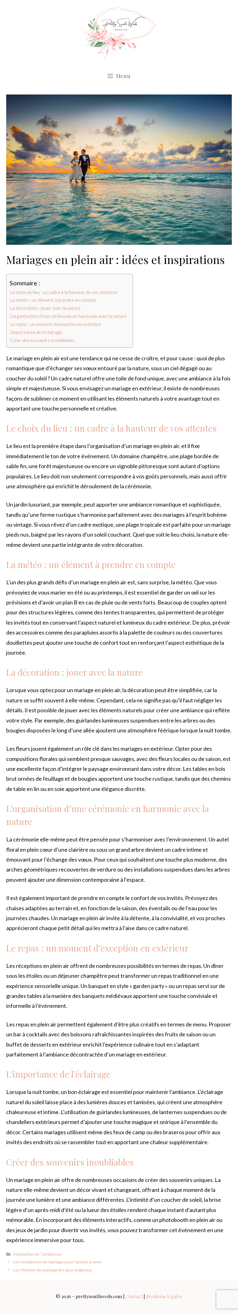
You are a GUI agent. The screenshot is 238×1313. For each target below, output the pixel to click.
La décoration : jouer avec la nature (45, 308)
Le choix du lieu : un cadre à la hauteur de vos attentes (63, 292)
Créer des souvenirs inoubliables (42, 340)
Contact (134, 1296)
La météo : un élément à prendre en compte (53, 300)
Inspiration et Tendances (37, 1254)
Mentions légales (164, 1296)
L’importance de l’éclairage (36, 332)
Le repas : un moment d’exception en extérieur (56, 324)
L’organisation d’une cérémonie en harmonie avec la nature (68, 316)
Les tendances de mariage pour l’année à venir (57, 1261)
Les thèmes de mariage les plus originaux (52, 1269)
